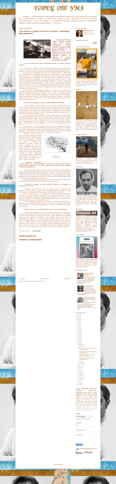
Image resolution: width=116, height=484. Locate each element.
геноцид (78, 397)
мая (80, 371)
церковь (82, 402)
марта (80, 375)
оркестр (91, 397)
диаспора (78, 408)
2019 (78, 329)
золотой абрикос (87, 394)
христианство (94, 399)
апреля (80, 373)
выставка (90, 395)
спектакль (95, 408)
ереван (90, 392)
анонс (84, 407)
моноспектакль (87, 404)
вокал (95, 395)
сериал (82, 399)
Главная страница (44, 278)
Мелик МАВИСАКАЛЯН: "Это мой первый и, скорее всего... (86, 355)
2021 (78, 325)
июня (80, 369)
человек (92, 409)
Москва (95, 398)
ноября (80, 346)
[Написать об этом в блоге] (35, 231)
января (80, 379)
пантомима (94, 404)
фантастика (82, 405)
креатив (81, 404)
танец (77, 409)
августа (80, 365)
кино (85, 392)
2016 (78, 335)
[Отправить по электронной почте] (33, 231)
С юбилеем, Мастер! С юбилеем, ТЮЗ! (89, 286)
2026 (78, 315)
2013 (78, 341)
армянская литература (89, 402)
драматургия (78, 398)
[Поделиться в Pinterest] (40, 231)
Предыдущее (67, 278)
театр (78, 388)
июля (80, 367)
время (92, 407)
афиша (87, 407)
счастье (77, 405)
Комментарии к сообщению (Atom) (35, 281)
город (96, 402)
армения (85, 388)
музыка (78, 390)
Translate (87, 419)
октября (81, 361)
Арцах (91, 398)
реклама (90, 408)
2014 (78, 339)
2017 (78, 333)
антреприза (78, 401)
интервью (89, 401)
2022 (78, 323)
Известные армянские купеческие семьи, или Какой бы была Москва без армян (90, 299)
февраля (81, 377)
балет (82, 401)
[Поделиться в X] (36, 231)
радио (77, 402)
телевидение (79, 395)
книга (77, 404)
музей (83, 398)
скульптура (87, 399)
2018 (78, 331)
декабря (81, 344)
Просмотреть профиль (89, 34)
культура (79, 392)
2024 (78, 319)
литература (94, 394)
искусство (93, 388)
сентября (81, 363)
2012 (78, 343)
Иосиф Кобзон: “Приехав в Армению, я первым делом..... (87, 352)
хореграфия (85, 409)
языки (96, 405)
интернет (86, 408)
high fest (81, 394)
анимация (78, 399)
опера (85, 395)
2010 (78, 384)
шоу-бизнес (88, 405)
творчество (81, 409)
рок (79, 402)
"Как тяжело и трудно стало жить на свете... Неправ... (87, 349)
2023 (78, 321)
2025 (78, 317)
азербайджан (78, 407)
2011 (78, 382)
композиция (94, 401)
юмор (92, 405)
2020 (78, 327)
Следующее (22, 278)
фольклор (88, 398)
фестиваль (93, 390)
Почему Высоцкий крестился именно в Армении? (89, 274)
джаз (77, 394)
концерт (95, 392)
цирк (89, 409)
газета (95, 407)
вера (85, 401)
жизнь (82, 408)
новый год (84, 397)
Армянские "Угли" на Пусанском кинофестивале (86, 358)
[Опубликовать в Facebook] (38, 231)
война (96, 397)
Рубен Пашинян (89, 30)
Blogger (61, 464)
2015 (78, 337)
